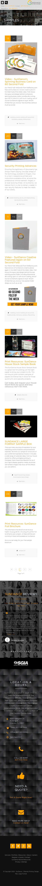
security (22, 197)
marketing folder (11, 315)
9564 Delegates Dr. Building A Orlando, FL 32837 (17, 721)
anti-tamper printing (29, 197)
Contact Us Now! (21, 823)
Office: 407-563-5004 (18, 732)
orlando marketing (20, 117)
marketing (12, 117)
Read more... (22, 123)
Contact (27, 857)
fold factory (15, 119)
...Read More (10, 634)
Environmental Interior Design (21, 477)
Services (7, 855)
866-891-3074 (13, 8)
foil (24, 550)
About (29, 855)
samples (20, 119)
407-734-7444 (25, 6)
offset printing (26, 119)
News (28, 24)
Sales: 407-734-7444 (19, 727)
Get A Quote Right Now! (21, 797)
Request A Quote (18, 857)
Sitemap (24, 862)
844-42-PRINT (9, 6)
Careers (34, 855)
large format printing (19, 475)
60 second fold (30, 117)
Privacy (17, 862)
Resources (24, 394)
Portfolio (14, 855)
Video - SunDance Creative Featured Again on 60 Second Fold (20, 260)
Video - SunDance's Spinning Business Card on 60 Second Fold (20, 82)
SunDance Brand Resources (21, 859)
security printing (18, 200)
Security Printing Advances (20, 166)
